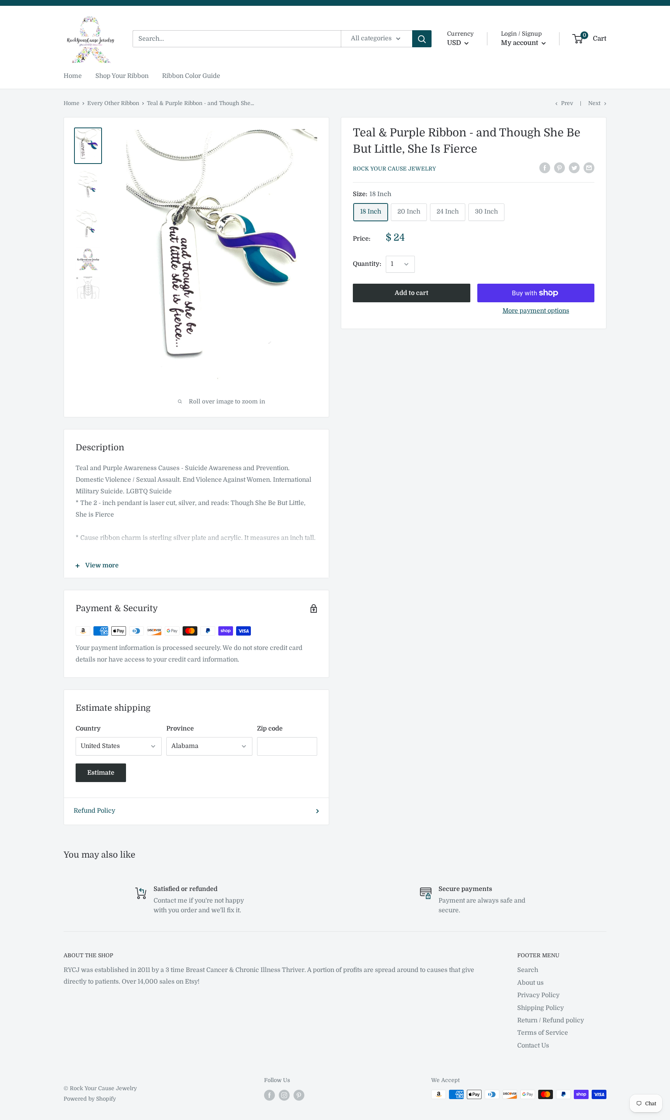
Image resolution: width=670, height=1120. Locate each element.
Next (594, 103)
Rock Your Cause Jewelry (394, 168)
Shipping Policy (540, 1008)
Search (527, 970)
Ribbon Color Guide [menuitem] (191, 75)
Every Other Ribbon (113, 103)
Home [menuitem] (73, 75)
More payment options (535, 310)
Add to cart (411, 292)
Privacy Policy (538, 995)
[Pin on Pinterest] (559, 168)
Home (71, 103)
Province (180, 728)
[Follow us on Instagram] (284, 1095)
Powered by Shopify (90, 1099)
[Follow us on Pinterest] (299, 1095)
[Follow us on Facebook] (269, 1095)
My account (520, 43)
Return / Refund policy (550, 1020)
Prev (567, 103)
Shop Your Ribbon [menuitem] (122, 75)
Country (88, 728)
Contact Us (533, 1045)
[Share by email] (589, 168)
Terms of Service (542, 1032)
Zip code (270, 728)
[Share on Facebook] (544, 168)
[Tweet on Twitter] (574, 168)
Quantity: (367, 263)
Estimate (100, 772)
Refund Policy (94, 810)
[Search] (422, 38)
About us (530, 982)
